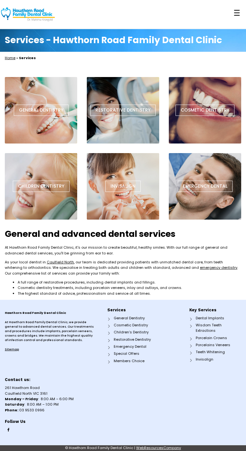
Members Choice (129, 360)
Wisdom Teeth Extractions (209, 328)
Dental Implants (210, 318)
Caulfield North (60, 262)
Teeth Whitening (210, 351)
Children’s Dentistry (131, 332)
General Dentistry (129, 318)
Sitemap (12, 349)
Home (10, 57)
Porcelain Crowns (211, 337)
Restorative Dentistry (132, 339)
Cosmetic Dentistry (131, 325)
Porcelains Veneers (213, 344)
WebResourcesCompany (158, 447)
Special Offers (126, 353)
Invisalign (204, 359)
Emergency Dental (130, 346)
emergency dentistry (218, 267)
